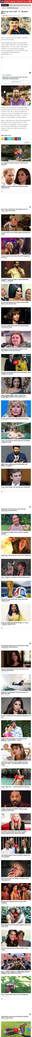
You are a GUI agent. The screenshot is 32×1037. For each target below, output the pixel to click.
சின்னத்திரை (12, 1)
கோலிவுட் (7, 1)
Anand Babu (5, 15)
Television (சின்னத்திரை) (12, 8)
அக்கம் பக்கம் (20, 1)
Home (3, 8)
